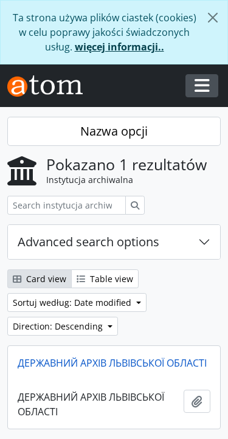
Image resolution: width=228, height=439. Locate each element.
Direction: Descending (59, 326)
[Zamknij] (212, 18)
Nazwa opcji (114, 131)
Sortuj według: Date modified (73, 302)
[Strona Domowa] (49, 86)
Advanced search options (88, 241)
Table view (110, 279)
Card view (45, 279)
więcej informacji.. (119, 47)
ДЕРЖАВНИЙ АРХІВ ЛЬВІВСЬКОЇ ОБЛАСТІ (112, 363)
